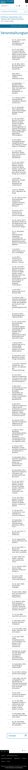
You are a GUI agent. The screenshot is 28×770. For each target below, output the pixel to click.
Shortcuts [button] (4, 6)
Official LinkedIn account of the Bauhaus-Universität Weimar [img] (4, 751)
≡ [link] (27, 1)
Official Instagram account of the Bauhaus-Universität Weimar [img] (1, 751)
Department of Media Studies (19, 26)
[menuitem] (17, 6)
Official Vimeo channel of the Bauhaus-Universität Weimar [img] (7, 751)
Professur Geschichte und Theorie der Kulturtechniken (12, 18)
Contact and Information (9, 11)
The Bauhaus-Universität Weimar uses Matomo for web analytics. (14, 766)
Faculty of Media (22, 29)
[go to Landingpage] (7, 2)
